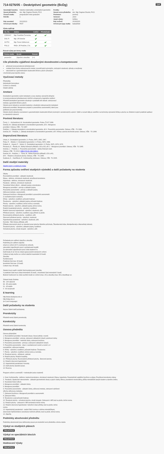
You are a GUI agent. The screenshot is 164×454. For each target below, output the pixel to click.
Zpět (158, 4)
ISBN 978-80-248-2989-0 (29, 151)
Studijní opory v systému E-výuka (14, 166)
